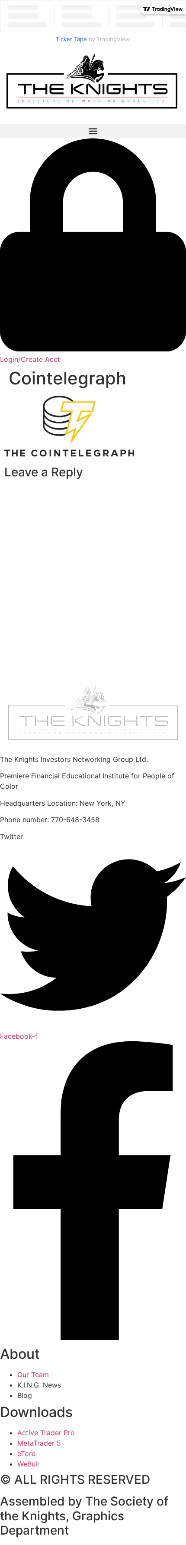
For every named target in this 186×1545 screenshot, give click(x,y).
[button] (93, 131)
